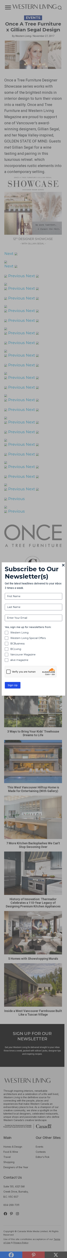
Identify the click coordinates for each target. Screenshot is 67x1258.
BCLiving (15, 649)
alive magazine (19, 660)
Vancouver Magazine (23, 654)
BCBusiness (17, 643)
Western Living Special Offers (28, 638)
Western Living (19, 632)
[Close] (63, 565)
